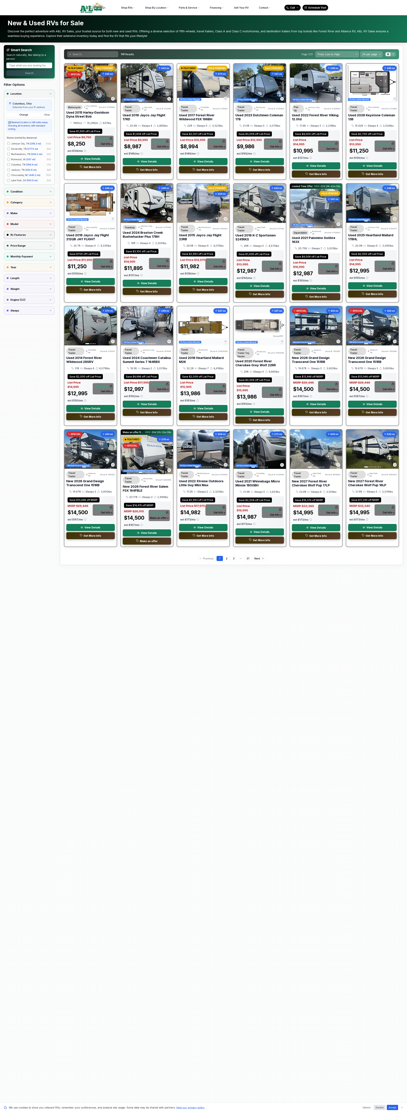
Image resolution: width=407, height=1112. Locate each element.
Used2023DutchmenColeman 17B (259, 117)
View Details (92, 158)
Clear (47, 114)
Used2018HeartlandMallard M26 (201, 360)
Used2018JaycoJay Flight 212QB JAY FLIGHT (87, 237)
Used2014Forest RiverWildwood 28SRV (84, 360)
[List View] (392, 54)
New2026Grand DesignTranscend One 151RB (311, 360)
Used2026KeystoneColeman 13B (371, 117)
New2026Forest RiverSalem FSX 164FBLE (145, 488)
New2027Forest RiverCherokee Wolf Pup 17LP (311, 483)
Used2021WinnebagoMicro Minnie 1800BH (257, 483)
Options (366, 1107)
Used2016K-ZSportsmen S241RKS (255, 237)
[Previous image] (68, 83)
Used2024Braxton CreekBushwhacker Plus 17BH (143, 235)
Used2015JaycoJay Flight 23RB (200, 237)
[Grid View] (388, 54)
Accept (392, 1107)
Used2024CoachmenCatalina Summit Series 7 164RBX (147, 360)
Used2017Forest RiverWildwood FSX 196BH (196, 117)
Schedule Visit (317, 7)
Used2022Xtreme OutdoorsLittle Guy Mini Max (201, 483)
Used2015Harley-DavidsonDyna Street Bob (87, 114)
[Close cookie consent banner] (402, 1107)
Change (23, 114)
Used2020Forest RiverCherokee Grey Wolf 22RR (255, 363)
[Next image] (112, 83)
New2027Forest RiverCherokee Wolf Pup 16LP (367, 483)
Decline (380, 1107)
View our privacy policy (190, 1107)
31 (248, 558)
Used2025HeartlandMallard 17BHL (370, 237)
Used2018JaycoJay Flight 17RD (144, 117)
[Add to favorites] (113, 99)
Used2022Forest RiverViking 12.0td (315, 117)
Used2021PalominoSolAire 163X (313, 240)
